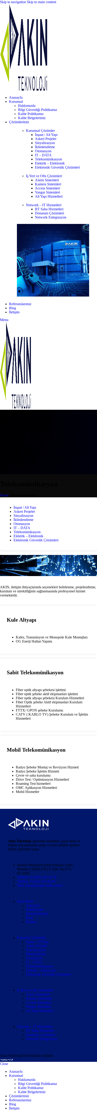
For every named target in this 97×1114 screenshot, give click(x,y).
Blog (29, 918)
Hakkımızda (26, 106)
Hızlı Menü (25, 901)
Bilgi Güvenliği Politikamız (37, 110)
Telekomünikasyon (48, 159)
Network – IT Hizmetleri (43, 205)
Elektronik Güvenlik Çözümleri (57, 167)
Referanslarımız (37, 913)
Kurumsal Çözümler (40, 131)
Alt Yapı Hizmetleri (48, 196)
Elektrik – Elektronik (50, 163)
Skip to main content (41, 2)
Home (4, 495)
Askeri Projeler (45, 139)
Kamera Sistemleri (48, 184)
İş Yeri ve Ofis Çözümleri (44, 176)
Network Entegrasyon (50, 217)
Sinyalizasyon (45, 143)
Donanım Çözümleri (49, 213)
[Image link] (28, 829)
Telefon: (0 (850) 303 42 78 (36, 877)
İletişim (31, 922)
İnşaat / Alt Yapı (46, 135)
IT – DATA (43, 155)
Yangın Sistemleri (47, 192)
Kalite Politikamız (31, 114)
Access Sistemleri (47, 188)
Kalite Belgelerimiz (32, 118)
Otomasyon (43, 151)
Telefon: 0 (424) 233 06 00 (36, 881)
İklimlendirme (45, 147)
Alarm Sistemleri (47, 180)
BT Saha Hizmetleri (49, 209)
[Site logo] (23, 90)
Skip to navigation (13, 2)
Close (4, 1064)
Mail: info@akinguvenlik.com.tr (40, 885)
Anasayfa (32, 905)
